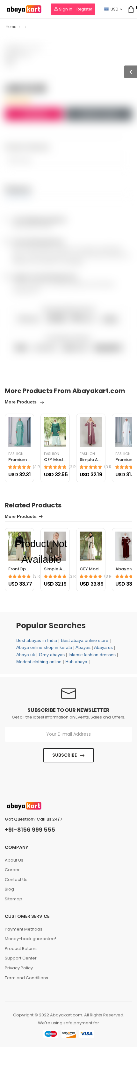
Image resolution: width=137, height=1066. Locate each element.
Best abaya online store (84, 640)
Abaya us (103, 647)
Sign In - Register (75, 9)
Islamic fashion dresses (92, 654)
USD (114, 9)
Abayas (83, 647)
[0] (131, 9)
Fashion (87, 454)
